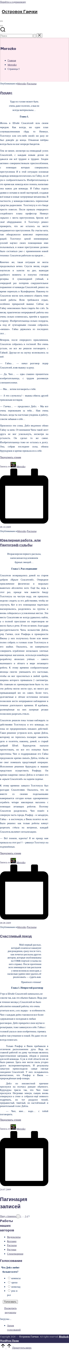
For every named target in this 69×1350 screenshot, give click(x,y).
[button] (34, 36)
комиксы (16, 1278)
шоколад (15, 1286)
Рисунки (11, 1249)
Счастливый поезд (16, 936)
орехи (14, 1282)
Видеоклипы (14, 1237)
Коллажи (11, 1241)
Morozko (21, 83)
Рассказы (31, 83)
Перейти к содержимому (13, 2)
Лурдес (6, 93)
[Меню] (1, 21)
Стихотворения (15, 1253)
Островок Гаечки (20, 11)
